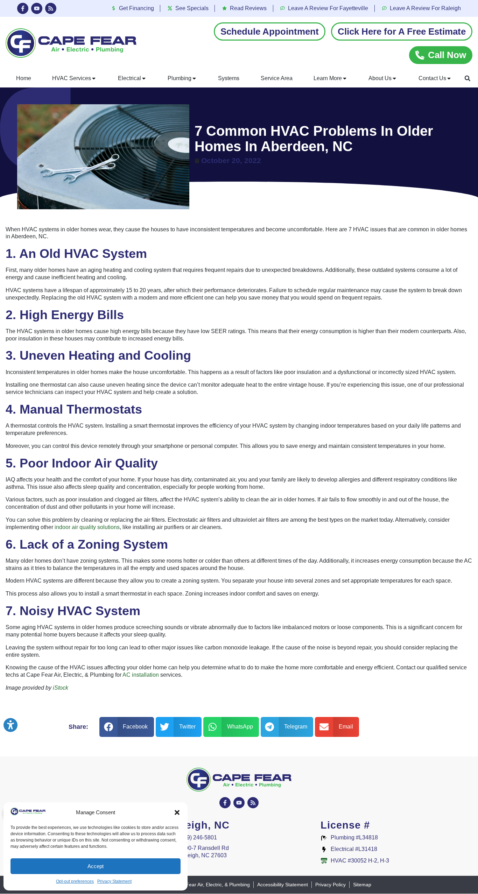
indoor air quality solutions (87, 527)
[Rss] (50, 8)
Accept (95, 866)
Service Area (277, 78)
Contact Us (432, 78)
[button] (177, 812)
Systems (228, 78)
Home (23, 78)
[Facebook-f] (22, 8)
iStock (60, 688)
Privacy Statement (114, 881)
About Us (380, 78)
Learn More (328, 78)
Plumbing (179, 78)
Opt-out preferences (75, 881)
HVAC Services (71, 78)
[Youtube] (36, 8)
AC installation (140, 675)
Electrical (129, 78)
